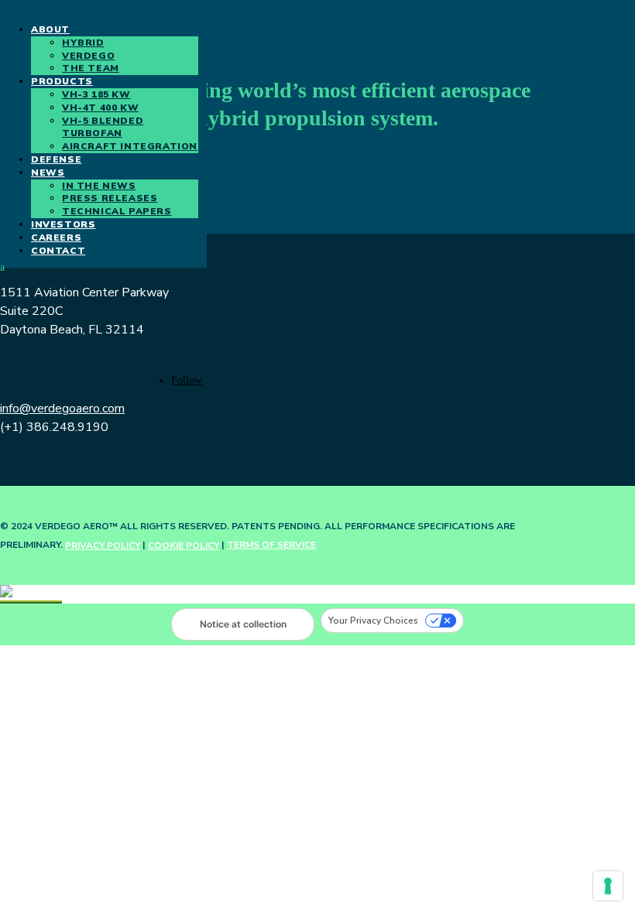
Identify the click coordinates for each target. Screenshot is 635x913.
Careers (56, 237)
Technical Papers (117, 211)
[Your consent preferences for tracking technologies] (608, 886)
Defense (56, 159)
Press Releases (109, 198)
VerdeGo (88, 56)
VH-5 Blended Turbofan (102, 127)
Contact (58, 250)
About (50, 29)
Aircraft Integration (129, 146)
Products (62, 81)
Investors (63, 224)
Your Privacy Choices (373, 620)
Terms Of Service (271, 545)
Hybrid (83, 42)
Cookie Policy (183, 545)
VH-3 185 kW (96, 94)
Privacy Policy (102, 545)
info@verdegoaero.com (62, 408)
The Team (90, 68)
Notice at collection (243, 624)
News (47, 172)
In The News (99, 186)
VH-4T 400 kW (100, 107)
